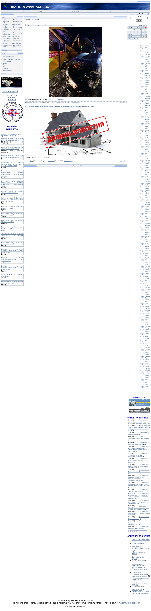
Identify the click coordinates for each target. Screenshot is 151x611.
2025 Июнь (144, 363)
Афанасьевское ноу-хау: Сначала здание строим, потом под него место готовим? (12, 164)
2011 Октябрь (145, 77)
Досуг (15, 36)
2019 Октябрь (145, 246)
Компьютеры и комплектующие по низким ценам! (139, 565)
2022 (31, 19)
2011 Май (144, 68)
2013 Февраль (145, 105)
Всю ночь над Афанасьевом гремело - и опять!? (12, 207)
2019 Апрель (145, 236)
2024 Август (145, 345)
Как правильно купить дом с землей (138, 438)
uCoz (84, 606)
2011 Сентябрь (145, 75)
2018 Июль (144, 220)
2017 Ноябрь (145, 206)
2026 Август (145, 388)
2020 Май (144, 259)
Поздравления (7, 29)
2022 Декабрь (145, 313)
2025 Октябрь (145, 370)
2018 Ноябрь (145, 227)
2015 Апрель (145, 151)
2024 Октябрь (145, 349)
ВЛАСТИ (12, 100)
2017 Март (144, 192)
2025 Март (144, 358)
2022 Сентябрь (145, 308)
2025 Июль (144, 365)
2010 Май (144, 47)
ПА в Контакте (10, 91)
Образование (7, 40)
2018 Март (144, 213)
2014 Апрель (145, 130)
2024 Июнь (144, 342)
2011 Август (145, 73)
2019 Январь (145, 230)
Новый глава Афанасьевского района (140, 547)
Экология (16, 27)
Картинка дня (17, 45)
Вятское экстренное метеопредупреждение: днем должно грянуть (12, 250)
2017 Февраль (145, 190)
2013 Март (144, 107)
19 (146, 34)
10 (140, 32)
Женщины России (133, 434)
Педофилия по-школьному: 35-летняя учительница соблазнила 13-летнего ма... (138, 450)
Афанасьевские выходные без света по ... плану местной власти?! (12, 235)
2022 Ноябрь (145, 312)
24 (140, 36)
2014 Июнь (144, 133)
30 (137, 38)
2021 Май (144, 280)
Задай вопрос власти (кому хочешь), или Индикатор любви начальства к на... (139, 429)
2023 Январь (145, 315)
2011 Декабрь (145, 80)
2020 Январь (145, 252)
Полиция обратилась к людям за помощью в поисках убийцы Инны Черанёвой (138, 497)
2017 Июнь (144, 197)
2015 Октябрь (145, 162)
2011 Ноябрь (145, 79)
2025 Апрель (145, 359)
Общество (16, 24)
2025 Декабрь (145, 373)
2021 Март (144, 276)
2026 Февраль (145, 377)
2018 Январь (145, 209)
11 (143, 32)
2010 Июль (144, 50)
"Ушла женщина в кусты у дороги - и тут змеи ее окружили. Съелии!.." (139, 422)
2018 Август (145, 222)
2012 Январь (145, 82)
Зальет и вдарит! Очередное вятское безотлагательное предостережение (12, 199)
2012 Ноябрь (145, 100)
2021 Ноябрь (145, 290)
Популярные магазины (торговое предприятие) (140, 592)
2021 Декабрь (145, 292)
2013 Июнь (144, 112)
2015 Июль (144, 156)
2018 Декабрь (145, 229)
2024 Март (144, 336)
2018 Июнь (144, 218)
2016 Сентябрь (145, 181)
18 (143, 34)
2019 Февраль (145, 232)
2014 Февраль (145, 126)
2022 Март (144, 298)
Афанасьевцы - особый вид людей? (140, 579)
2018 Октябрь (145, 225)
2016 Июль (144, 178)
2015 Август (145, 158)
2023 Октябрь (145, 328)
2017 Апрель (145, 193)
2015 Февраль (145, 148)
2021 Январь (145, 273)
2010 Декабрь (145, 59)
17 (140, 34)
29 (134, 38)
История (15, 43)
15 (134, 34)
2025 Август (145, 366)
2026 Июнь (144, 384)
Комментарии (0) (75, 102)
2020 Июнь (144, 260)
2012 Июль (144, 93)
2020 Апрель (145, 257)
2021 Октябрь (145, 289)
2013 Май (144, 110)
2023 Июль (144, 322)
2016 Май (144, 174)
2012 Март (144, 86)
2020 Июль (144, 262)
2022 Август (145, 306)
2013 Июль (144, 114)
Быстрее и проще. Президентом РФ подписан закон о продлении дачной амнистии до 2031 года (60, 107)
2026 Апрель (145, 381)
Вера (4, 43)
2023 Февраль (145, 317)
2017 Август (145, 200)
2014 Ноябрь (145, 142)
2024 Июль (144, 343)
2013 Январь (145, 103)
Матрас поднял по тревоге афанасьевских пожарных (12, 192)
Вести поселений (6, 20)
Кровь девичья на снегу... (135, 444)
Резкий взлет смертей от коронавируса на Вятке (135, 455)
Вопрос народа (17, 33)
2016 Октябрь (145, 183)
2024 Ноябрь (145, 351)
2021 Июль (144, 283)
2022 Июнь (144, 303)
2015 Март (144, 149)
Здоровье (16, 40)
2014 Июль (144, 135)
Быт (4, 27)
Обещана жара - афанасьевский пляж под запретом (12, 282)
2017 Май (144, 195)
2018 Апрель (145, 215)
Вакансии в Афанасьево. (141, 540)
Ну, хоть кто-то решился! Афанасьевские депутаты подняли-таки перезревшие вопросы (12, 173)
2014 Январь (145, 125)
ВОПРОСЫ (12, 95)
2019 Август (145, 243)
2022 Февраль (145, 296)
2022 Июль (144, 305)
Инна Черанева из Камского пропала (139, 471)
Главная (40, 11)
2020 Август (145, 264)
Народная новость (5, 33)
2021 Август (145, 285)
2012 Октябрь (145, 98)
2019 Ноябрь (145, 248)
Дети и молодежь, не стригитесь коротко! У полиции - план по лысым (139, 485)
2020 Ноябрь (145, 269)
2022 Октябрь (145, 310)
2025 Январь (145, 354)
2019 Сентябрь (145, 245)
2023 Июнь (144, 321)
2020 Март (144, 255)
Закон (15, 29)
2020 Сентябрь (145, 266)
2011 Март (144, 65)
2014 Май (144, 132)
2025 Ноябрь (145, 372)
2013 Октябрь (145, 119)
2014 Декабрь (145, 144)
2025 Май (144, 361)
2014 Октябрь (145, 140)
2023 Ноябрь (145, 329)
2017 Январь (145, 188)
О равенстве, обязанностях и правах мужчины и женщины (140, 574)
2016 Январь (145, 167)
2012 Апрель (145, 87)
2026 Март (144, 379)
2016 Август (145, 179)
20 (129, 36)
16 (137, 34)
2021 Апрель (145, 278)
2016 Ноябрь (145, 185)
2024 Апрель (145, 338)
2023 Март (144, 319)
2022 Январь (145, 294)
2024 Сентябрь (145, 347)
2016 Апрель (145, 172)
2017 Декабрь (145, 208)
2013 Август (145, 116)
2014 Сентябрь (145, 139)
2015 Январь (145, 146)
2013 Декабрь (145, 123)
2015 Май (144, 153)
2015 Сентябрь (145, 160)
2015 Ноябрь (145, 163)
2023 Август (145, 324)
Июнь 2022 (142, 25)
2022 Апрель (145, 299)
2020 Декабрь (145, 271)
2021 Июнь (144, 282)
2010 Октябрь (145, 56)
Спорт (15, 38)
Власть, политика (16, 20)
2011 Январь (145, 61)
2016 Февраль (145, 169)
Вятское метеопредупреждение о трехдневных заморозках (12, 134)
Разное (5, 36)
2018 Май (144, 216)
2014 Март (144, 128)
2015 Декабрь (145, 165)
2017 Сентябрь (145, 202)
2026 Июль (144, 386)
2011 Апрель (145, 66)
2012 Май (144, 89)
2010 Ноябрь (145, 57)
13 (129, 34)
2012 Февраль (145, 84)
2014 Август (145, 137)
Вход (110, 11)
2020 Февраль (145, 253)
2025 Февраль (145, 356)
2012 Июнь (144, 91)
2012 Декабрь (145, 102)
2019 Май (144, 238)
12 (146, 32)
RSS (148, 13)
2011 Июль (144, 72)
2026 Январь (145, 375)
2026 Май (144, 382)
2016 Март (144, 170)
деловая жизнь (138, 543)
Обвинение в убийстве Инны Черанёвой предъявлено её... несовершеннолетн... (136, 479)
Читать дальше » (60, 99)
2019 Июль (144, 241)
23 (137, 36)
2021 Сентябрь (145, 287)
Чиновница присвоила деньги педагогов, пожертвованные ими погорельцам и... (137, 530)
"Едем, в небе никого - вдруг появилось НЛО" (136, 523)
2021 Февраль (145, 275)
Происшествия (7, 45)
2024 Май (144, 340)
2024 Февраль (145, 335)
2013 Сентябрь (145, 118)
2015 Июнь (144, 155)
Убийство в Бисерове (134, 491)
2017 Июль (144, 199)
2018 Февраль (145, 211)
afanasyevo (58, 102)
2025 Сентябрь (145, 368)
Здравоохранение (139, 560)
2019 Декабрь (145, 250)
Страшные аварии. (133, 519)
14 (131, 34)
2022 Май (144, 301)
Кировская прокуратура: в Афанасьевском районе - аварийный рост (51, 25)
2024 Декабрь (145, 352)
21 (131, 36)
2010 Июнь (144, 49)
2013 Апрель (145, 109)
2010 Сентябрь (145, 54)
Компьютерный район (140, 569)
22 (134, 36)
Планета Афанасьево (128, 603)
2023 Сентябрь (145, 326)
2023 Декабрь (145, 331)
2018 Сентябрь (145, 223)
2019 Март (144, 234)
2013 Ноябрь (145, 121)
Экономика (6, 24)
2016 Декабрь (145, 186)
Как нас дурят (137, 590)
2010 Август (145, 52)
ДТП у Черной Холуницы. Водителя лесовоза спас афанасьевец (138, 508)
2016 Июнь (144, 176)
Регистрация (75, 11)
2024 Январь (145, 333)
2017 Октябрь (145, 204)
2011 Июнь (144, 70)
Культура (5, 38)
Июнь (36, 19)
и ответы (12, 97)
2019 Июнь (144, 239)
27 (129, 38)
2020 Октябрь (145, 268)
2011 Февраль (145, 63)
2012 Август (145, 95)
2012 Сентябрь (145, 96)
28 (131, 38)
